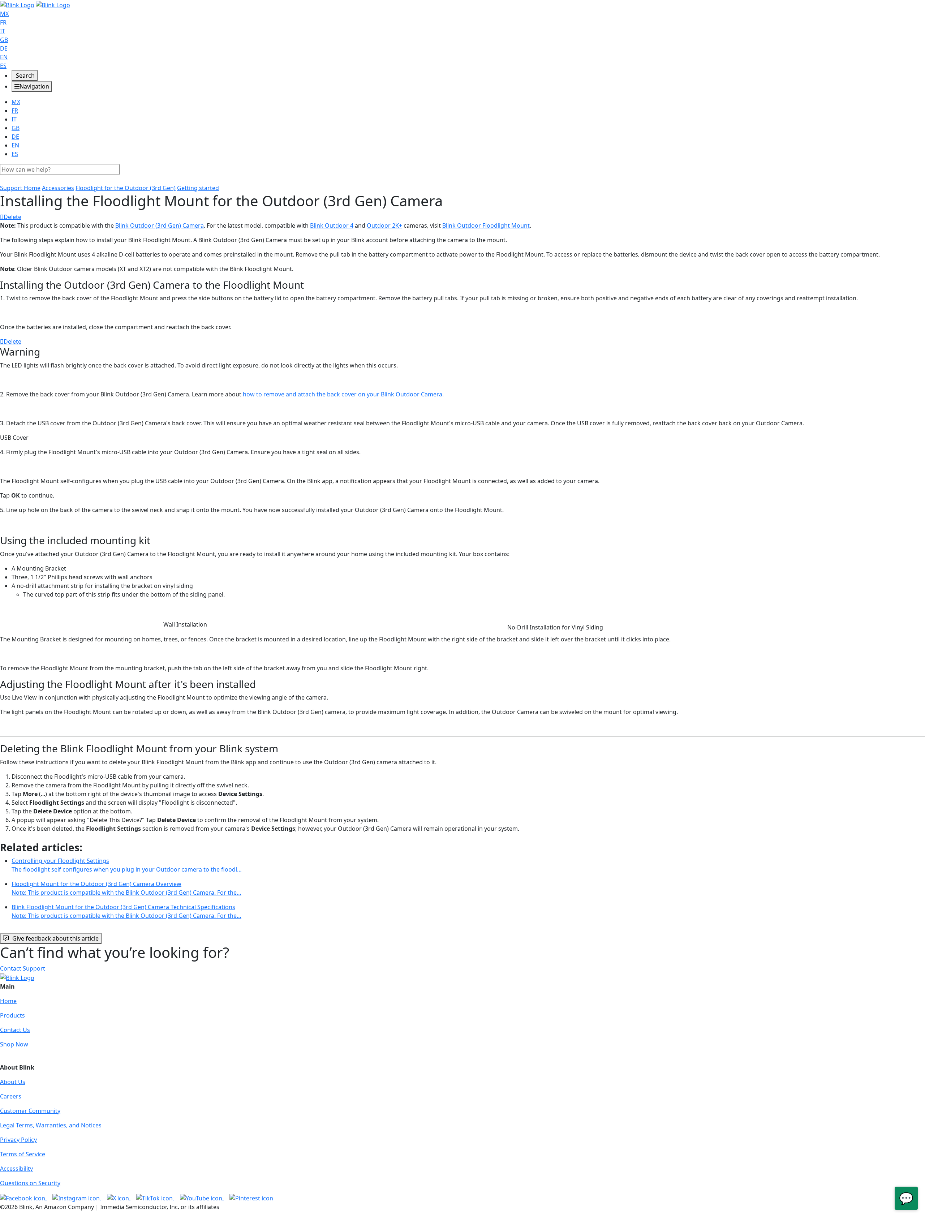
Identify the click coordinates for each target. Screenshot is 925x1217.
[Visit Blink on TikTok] (155, 1197)
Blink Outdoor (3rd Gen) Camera (159, 225)
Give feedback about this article (55, 938)
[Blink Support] (35, 4)
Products (12, 1015)
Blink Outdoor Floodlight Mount (486, 225)
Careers (10, 1096)
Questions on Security (30, 1183)
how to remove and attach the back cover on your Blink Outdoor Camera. (343, 394)
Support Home (20, 188)
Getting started (198, 188)
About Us (12, 1082)
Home (8, 1001)
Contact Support (22, 968)
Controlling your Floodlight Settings (127, 865)
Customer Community (30, 1111)
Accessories (58, 188)
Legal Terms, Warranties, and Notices (51, 1125)
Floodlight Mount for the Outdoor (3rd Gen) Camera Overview (126, 888)
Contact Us (15, 1030)
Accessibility (16, 1169)
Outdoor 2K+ (384, 225)
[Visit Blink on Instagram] (76, 1197)
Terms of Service (22, 1154)
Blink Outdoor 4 (331, 225)
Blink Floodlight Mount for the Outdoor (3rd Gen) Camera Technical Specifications (126, 911)
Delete (12, 217)
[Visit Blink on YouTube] (202, 1197)
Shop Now (14, 1044)
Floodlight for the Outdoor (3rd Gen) (126, 188)
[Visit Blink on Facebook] (23, 1197)
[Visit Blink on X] (118, 1197)
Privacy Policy (18, 1140)
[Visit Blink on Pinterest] (251, 1197)
